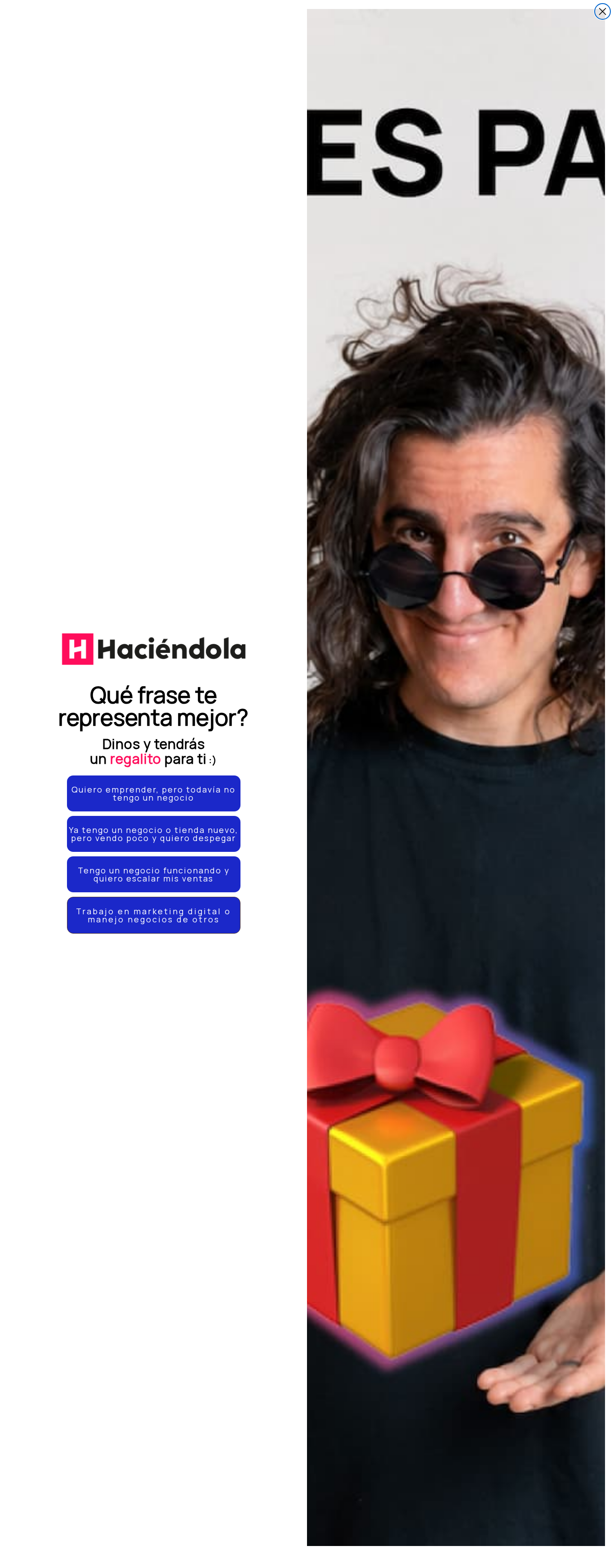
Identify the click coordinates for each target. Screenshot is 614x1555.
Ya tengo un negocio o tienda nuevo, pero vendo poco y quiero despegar (153, 833)
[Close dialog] (602, 11)
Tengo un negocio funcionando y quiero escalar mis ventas (154, 874)
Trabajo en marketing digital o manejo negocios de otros (153, 915)
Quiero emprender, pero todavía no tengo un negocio (153, 793)
